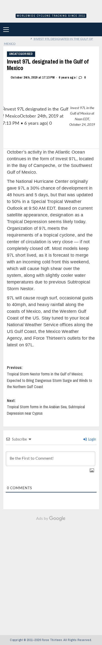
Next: (46, 407)
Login (91, 439)
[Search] (97, 29)
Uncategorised (21, 54)
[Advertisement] (51, 575)
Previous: (49, 377)
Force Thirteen (50, 9)
